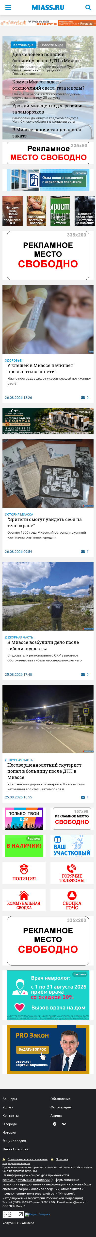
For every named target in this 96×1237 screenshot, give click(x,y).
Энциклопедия (14, 1141)
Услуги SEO (10, 1223)
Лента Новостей (15, 1149)
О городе (9, 1124)
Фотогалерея (61, 1107)
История (9, 1132)
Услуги (8, 1107)
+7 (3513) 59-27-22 (20, 1202)
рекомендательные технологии (26, 1180)
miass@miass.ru (76, 1202)
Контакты (10, 1116)
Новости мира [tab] (51, 45)
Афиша (56, 1116)
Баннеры (9, 1099)
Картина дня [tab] (23, 45)
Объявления (60, 1099)
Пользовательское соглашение (28, 1159)
